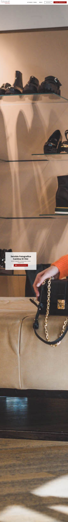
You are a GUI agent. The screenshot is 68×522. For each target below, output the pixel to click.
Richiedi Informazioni (21, 265)
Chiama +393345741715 (60, 2)
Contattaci (48, 2)
